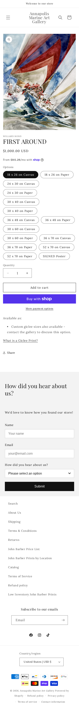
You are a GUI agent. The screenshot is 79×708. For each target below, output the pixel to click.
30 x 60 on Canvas (21, 229)
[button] (8, 17)
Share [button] (11, 353)
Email (9, 445)
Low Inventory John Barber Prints (32, 594)
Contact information (53, 701)
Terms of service (27, 701)
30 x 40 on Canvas (21, 202)
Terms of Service (20, 576)
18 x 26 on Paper (57, 174)
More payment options (39, 308)
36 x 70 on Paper (19, 247)
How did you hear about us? (26, 465)
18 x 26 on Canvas (20, 174)
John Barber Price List (24, 549)
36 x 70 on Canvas (57, 238)
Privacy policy (56, 695)
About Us (14, 512)
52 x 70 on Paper (19, 256)
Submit (39, 486)
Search (13, 503)
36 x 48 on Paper (57, 220)
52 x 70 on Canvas (56, 247)
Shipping (14, 521)
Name (9, 425)
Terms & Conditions (22, 531)
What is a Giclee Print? (20, 340)
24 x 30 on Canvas (21, 184)
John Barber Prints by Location (30, 558)
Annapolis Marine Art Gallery (37, 690)
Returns (13, 540)
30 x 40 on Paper (20, 211)
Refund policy (18, 585)
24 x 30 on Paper (20, 193)
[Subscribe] (63, 620)
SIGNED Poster (54, 256)
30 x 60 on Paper (20, 238)
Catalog (13, 567)
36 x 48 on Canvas (21, 220)
